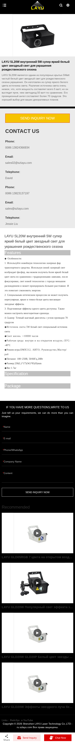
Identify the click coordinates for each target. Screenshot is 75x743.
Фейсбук (15, 720)
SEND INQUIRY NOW (37, 118)
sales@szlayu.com (17, 208)
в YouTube (27, 720)
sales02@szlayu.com (18, 162)
